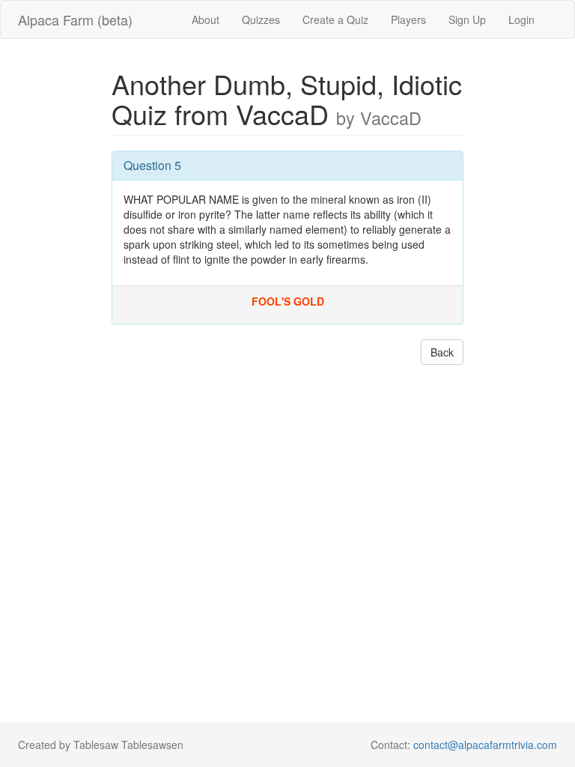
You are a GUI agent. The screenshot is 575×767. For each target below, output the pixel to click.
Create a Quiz (335, 19)
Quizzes (261, 19)
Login (521, 19)
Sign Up (467, 19)
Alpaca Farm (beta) (75, 19)
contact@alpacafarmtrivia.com (485, 744)
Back (442, 352)
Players (408, 19)
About (205, 19)
